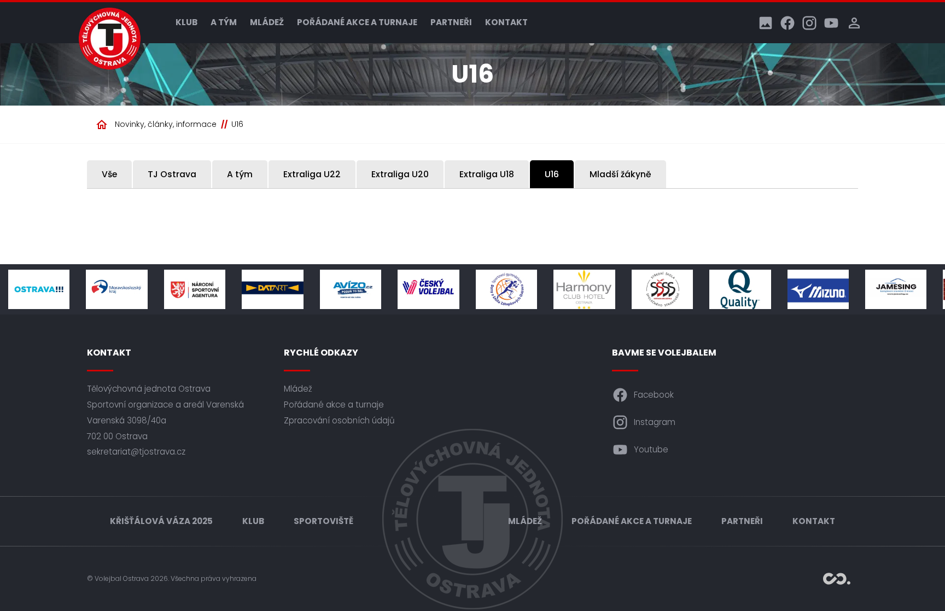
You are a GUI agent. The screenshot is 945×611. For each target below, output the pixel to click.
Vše (109, 174)
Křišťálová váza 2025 (161, 521)
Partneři (451, 22)
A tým (224, 22)
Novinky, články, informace (166, 124)
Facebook (654, 394)
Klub (186, 22)
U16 (237, 124)
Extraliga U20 (400, 174)
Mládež (267, 22)
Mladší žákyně (620, 174)
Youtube (651, 449)
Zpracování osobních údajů (339, 420)
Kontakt (506, 22)
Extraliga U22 (312, 174)
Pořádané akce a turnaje (357, 22)
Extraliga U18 (486, 174)
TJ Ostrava (172, 174)
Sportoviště (323, 521)
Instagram (654, 422)
